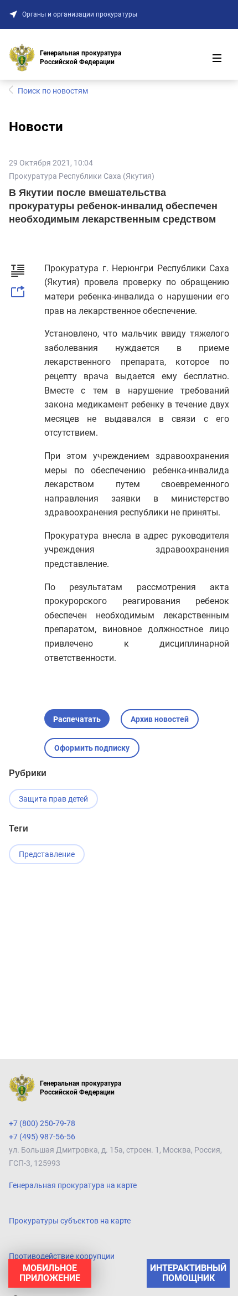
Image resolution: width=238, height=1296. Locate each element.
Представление (47, 854)
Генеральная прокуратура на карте (73, 1185)
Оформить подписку (92, 747)
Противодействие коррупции (62, 1256)
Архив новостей (160, 719)
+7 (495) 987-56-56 (42, 1136)
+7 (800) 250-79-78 (42, 1123)
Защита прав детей (53, 798)
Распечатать (77, 719)
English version (34, 1278)
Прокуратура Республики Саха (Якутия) (81, 176)
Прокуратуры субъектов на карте (70, 1220)
